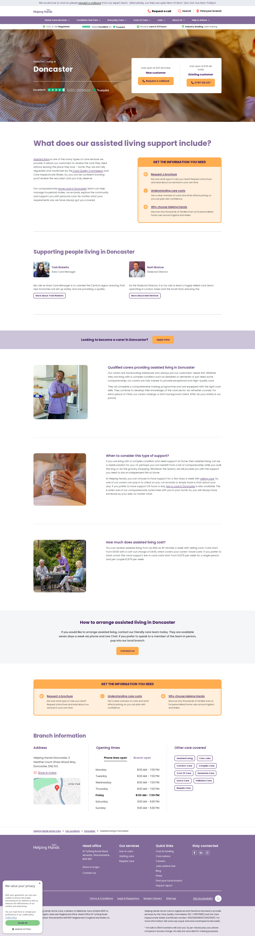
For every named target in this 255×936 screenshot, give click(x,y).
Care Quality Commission (87, 170)
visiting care (207, 478)
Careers (160, 861)
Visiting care (126, 856)
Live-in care (126, 851)
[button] (22, 929)
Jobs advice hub (165, 866)
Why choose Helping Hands (169, 207)
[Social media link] (194, 853)
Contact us (89, 873)
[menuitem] (57, 20)
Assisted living (41, 159)
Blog (158, 870)
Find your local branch (169, 880)
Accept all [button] (22, 923)
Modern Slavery (153, 898)
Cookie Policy (11, 917)
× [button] (40, 883)
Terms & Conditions (101, 898)
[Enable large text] (218, 898)
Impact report (164, 885)
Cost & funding (165, 851)
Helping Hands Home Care (47, 830)
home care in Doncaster (72, 188)
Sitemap (171, 898)
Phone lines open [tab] (115, 758)
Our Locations (72, 830)
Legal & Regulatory (128, 898)
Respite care (126, 861)
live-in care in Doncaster (180, 486)
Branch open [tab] (142, 758)
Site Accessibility (203, 898)
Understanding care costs (168, 190)
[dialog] (22, 907)
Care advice (163, 856)
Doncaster (89, 830)
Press (159, 875)
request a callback (89, 3)
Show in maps (91, 867)
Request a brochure (164, 174)
